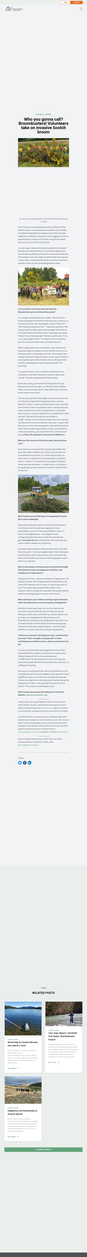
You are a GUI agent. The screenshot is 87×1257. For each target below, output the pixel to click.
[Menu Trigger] (81, 9)
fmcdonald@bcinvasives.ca (29, 732)
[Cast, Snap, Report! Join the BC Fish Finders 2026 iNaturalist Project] (63, 1014)
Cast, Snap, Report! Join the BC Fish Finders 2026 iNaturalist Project (62, 1036)
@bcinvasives (61, 732)
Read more (12, 1068)
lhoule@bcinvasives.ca (29, 745)
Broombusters (46, 708)
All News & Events (43, 1149)
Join (65, 2)
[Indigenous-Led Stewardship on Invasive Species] (23, 1090)
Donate (76, 2)
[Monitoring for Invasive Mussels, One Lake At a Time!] (23, 1018)
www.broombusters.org (36, 695)
